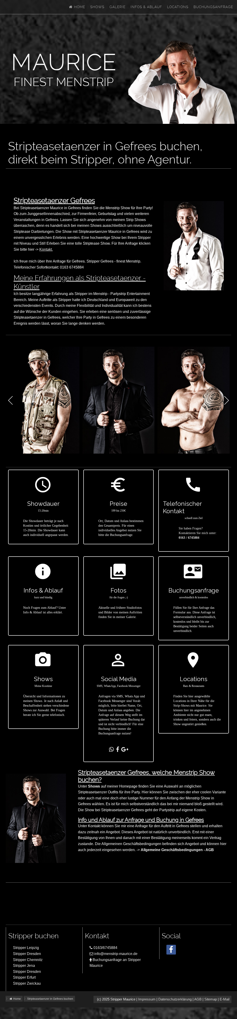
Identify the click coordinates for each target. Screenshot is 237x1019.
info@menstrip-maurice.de (115, 954)
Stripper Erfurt (24, 977)
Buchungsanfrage (213, 7)
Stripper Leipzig (26, 948)
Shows (97, 7)
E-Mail (224, 999)
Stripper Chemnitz (28, 960)
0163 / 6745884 (189, 537)
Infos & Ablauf (146, 7)
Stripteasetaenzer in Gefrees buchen (50, 998)
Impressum (147, 999)
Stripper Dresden (27, 954)
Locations (177, 7)
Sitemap (210, 999)
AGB (198, 999)
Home (79, 7)
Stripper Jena (24, 966)
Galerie (117, 7)
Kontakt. (46, 249)
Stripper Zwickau (27, 983)
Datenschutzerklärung (175, 999)
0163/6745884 (105, 948)
